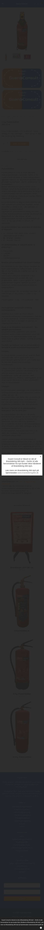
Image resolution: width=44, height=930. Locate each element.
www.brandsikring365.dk (28, 473)
